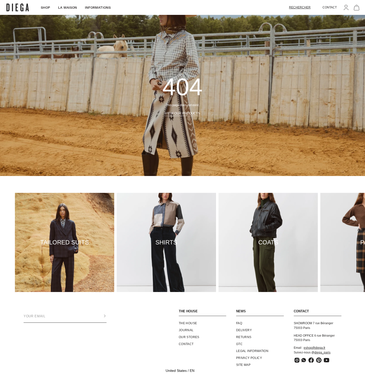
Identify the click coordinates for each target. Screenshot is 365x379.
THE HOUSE (188, 311)
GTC (239, 344)
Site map (243, 365)
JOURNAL (186, 330)
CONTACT (330, 7)
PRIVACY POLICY (249, 358)
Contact (186, 344)
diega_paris (322, 352)
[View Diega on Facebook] (311, 360)
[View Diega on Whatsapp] (304, 360)
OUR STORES (189, 337)
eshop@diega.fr (314, 348)
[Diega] (17, 7)
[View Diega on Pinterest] (319, 360)
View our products (182, 113)
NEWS (241, 311)
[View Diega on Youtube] (326, 360)
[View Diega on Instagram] (297, 360)
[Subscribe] (100, 316)
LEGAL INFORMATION (252, 351)
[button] (300, 7)
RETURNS (244, 337)
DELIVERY (244, 330)
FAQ (239, 323)
